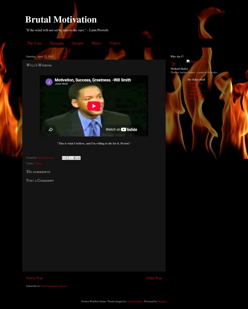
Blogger (162, 301)
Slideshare (196, 90)
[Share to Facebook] (75, 158)
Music (97, 43)
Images (78, 43)
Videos (115, 43)
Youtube (196, 87)
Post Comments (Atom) (53, 286)
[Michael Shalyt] (196, 61)
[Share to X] (71, 158)
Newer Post (34, 277)
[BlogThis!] (68, 158)
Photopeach (196, 94)
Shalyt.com (196, 83)
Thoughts (57, 43)
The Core (34, 43)
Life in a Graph (196, 98)
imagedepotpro (135, 301)
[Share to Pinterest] (79, 158)
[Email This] (64, 158)
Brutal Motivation (61, 19)
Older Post (154, 277)
